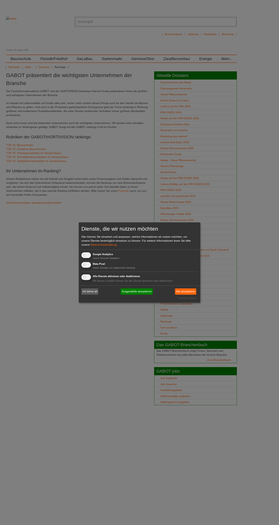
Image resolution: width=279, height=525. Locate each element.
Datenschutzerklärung (104, 244)
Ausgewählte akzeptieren (137, 291)
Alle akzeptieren (185, 291)
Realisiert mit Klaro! (187, 298)
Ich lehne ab (90, 291)
